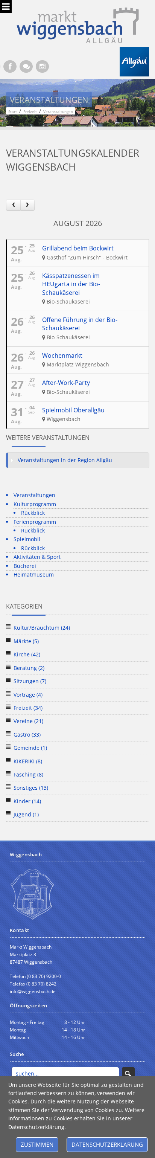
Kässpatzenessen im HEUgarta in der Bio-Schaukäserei (71, 284)
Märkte (26, 641)
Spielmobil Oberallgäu (73, 410)
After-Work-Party (66, 382)
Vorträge (28, 694)
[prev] (13, 205)
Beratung (29, 667)
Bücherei (25, 565)
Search (128, 1073)
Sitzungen (30, 681)
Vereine (28, 721)
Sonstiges (31, 787)
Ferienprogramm (35, 521)
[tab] (77, 460)
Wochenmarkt (62, 355)
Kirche (27, 654)
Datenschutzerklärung (107, 1144)
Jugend (26, 814)
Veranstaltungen (34, 495)
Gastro (27, 734)
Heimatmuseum (34, 574)
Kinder (27, 801)
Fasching (28, 774)
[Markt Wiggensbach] (78, 24)
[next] (27, 205)
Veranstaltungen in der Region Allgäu (65, 460)
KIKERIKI (28, 761)
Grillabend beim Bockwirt (78, 248)
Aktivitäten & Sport (37, 556)
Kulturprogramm (35, 504)
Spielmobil (27, 539)
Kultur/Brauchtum (42, 627)
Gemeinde (30, 747)
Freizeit (28, 707)
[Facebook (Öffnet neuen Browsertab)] (10, 66)
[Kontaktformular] (26, 66)
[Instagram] (42, 66)
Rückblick (33, 512)
